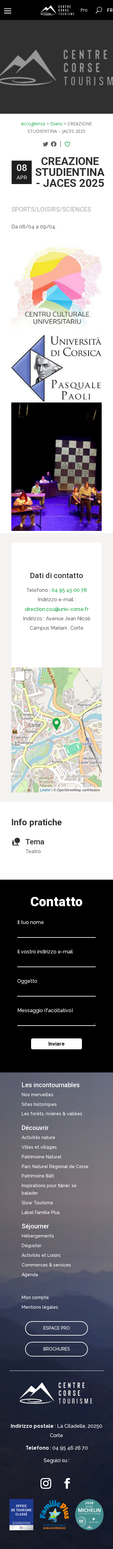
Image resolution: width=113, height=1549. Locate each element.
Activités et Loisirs (41, 1255)
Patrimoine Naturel (42, 1156)
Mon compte (35, 1297)
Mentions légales (40, 1307)
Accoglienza (33, 124)
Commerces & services (46, 1264)
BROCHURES (56, 1349)
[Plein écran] (19, 676)
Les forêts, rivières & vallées (52, 1113)
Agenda (30, 1274)
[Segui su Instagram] (45, 1483)
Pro (84, 10)
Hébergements (38, 1235)
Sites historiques (39, 1104)
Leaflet (45, 789)
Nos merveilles (37, 1094)
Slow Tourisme (37, 1202)
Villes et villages (39, 1147)
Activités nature (38, 1137)
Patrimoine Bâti (38, 1175)
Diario (56, 124)
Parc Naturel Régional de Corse (55, 1166)
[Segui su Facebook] (67, 1483)
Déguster (31, 1245)
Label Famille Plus (41, 1212)
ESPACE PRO (56, 1328)
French (110, 10)
